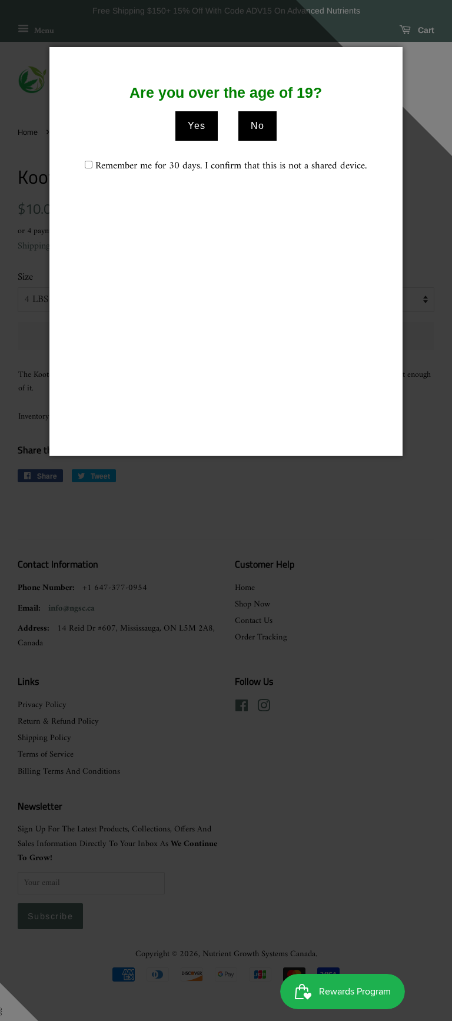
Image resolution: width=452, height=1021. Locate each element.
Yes (196, 126)
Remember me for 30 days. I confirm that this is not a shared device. (231, 166)
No (257, 126)
